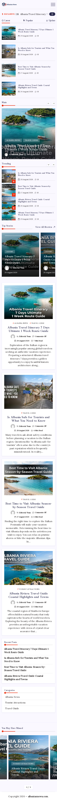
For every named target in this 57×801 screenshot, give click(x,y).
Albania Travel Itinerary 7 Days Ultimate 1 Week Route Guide (35, 30)
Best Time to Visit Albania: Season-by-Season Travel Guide (34, 68)
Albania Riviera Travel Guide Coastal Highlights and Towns (34, 86)
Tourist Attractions (15, 702)
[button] (52, 14)
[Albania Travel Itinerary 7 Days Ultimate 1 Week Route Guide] (27, 133)
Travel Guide (12, 708)
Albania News (12, 697)
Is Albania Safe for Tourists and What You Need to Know (36, 49)
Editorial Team (16, 154)
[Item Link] (9, 33)
